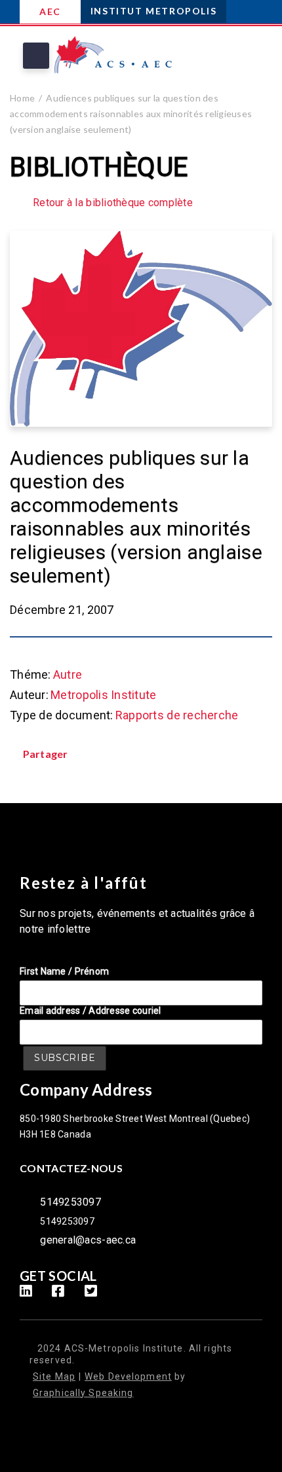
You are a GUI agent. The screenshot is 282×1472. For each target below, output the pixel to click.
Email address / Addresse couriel (90, 1010)
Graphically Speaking (83, 1393)
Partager (45, 753)
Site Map (54, 1376)
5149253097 (70, 1202)
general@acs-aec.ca (88, 1240)
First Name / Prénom (64, 971)
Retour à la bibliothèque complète (113, 203)
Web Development (128, 1376)
